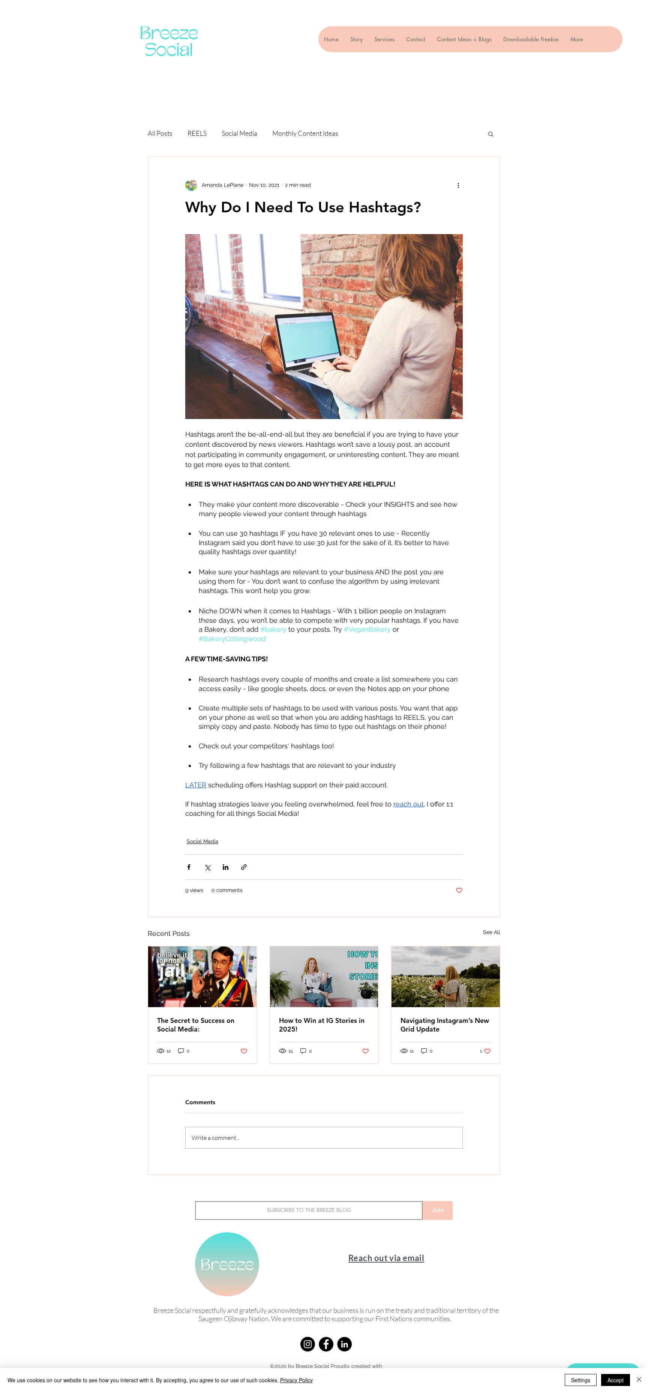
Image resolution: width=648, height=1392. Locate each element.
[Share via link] (244, 867)
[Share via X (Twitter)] (207, 867)
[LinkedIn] (344, 1344)
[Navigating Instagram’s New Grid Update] (446, 976)
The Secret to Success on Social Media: (195, 1024)
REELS (197, 133)
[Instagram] (307, 1344)
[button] (490, 134)
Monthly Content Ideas (305, 133)
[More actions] (458, 184)
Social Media (239, 133)
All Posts (160, 133)
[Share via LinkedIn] (225, 867)
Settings (580, 1380)
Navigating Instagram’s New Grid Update (444, 1024)
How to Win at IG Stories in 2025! (321, 1024)
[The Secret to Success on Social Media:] (202, 976)
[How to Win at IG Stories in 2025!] (324, 976)
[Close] (639, 1380)
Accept (616, 1380)
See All (491, 932)
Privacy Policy (296, 1380)
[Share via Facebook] (188, 867)
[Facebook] (326, 1344)
